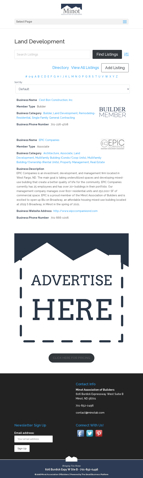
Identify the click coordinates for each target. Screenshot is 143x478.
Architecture (51, 153)
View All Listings (85, 68)
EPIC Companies (49, 140)
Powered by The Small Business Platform (89, 474)
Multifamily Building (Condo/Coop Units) (60, 157)
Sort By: (18, 82)
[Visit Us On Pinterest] (98, 436)
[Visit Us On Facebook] (80, 436)
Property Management (74, 162)
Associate (66, 153)
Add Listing (115, 68)
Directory (60, 68)
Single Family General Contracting (53, 117)
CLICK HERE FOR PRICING (71, 358)
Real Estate (97, 162)
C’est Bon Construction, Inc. (56, 100)
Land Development (65, 113)
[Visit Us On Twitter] (89, 436)
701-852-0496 (89, 469)
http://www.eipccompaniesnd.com (75, 210)
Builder (47, 113)
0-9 (31, 76)
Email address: (24, 432)
